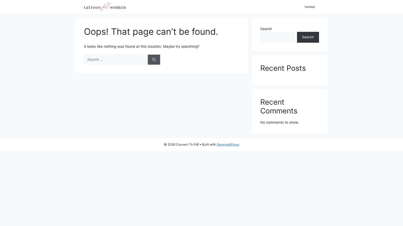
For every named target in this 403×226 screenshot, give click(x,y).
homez (310, 7)
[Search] (154, 60)
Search (266, 29)
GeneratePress (228, 144)
